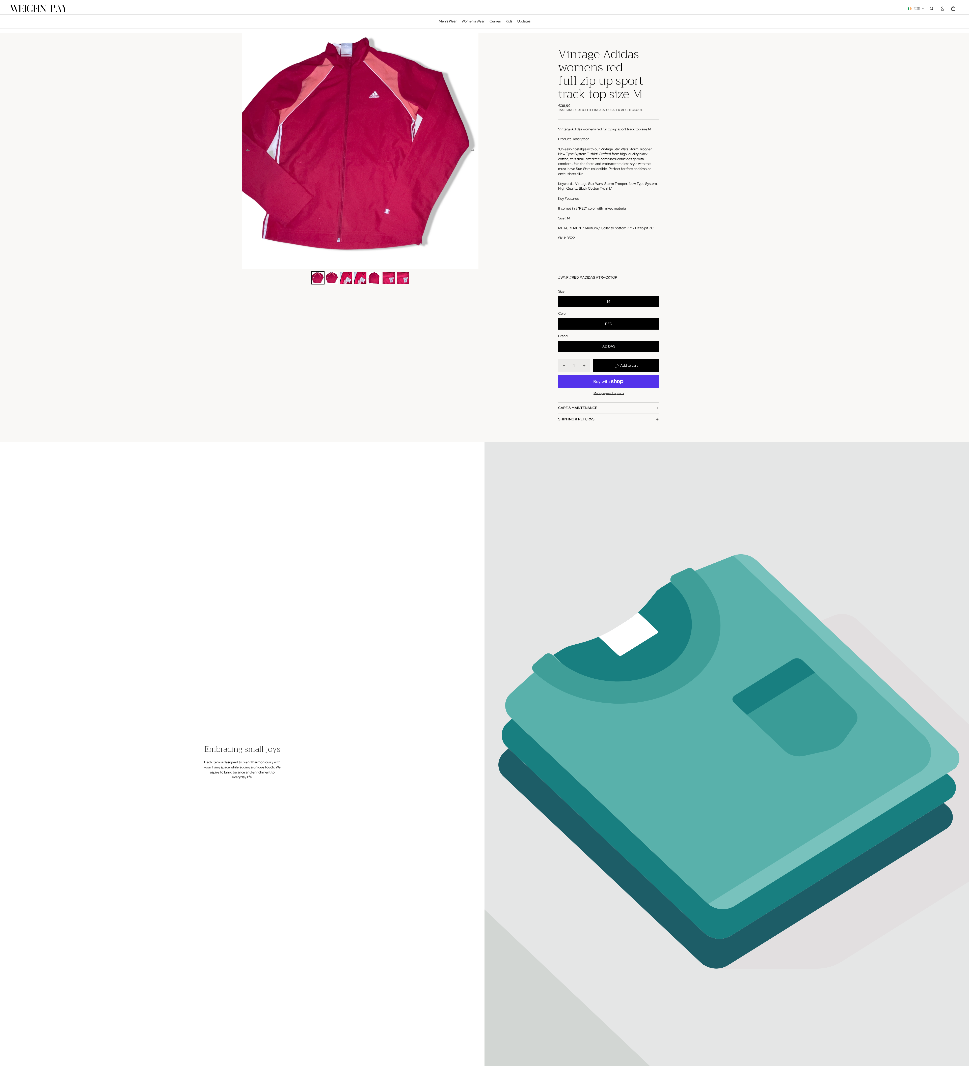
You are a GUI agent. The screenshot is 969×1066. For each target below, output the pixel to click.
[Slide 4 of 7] (360, 278)
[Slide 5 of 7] (374, 278)
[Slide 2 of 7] (332, 278)
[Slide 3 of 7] (346, 278)
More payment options (609, 393)
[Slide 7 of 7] (403, 278)
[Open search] (931, 8)
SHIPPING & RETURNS (576, 419)
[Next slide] (474, 151)
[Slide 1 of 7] (318, 278)
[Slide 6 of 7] (389, 278)
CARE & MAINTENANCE (577, 408)
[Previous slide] (246, 151)
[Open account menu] (942, 8)
